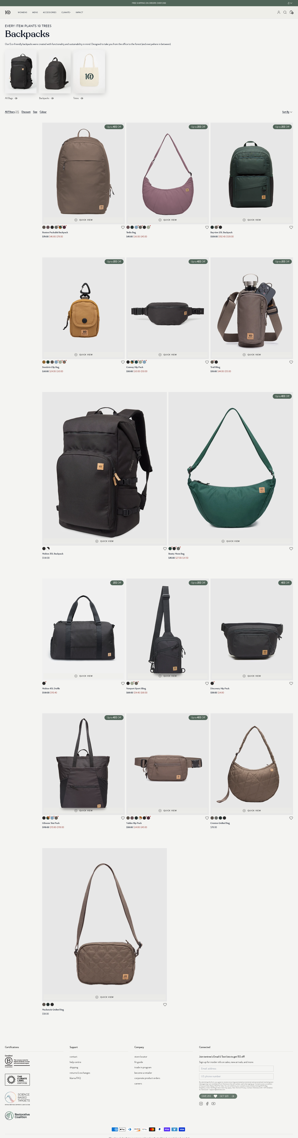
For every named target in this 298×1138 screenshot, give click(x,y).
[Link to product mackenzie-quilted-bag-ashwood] (104, 925)
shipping (74, 1067)
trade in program (142, 1067)
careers (138, 1083)
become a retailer (143, 1072)
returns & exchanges (80, 1072)
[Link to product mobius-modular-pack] (104, 469)
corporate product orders (147, 1078)
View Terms (236, 1088)
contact (73, 1056)
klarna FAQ (75, 1078)
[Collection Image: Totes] (89, 71)
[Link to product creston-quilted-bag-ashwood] (251, 764)
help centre (75, 1062)
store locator (140, 1056)
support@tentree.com (217, 1090)
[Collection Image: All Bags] (21, 71)
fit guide (138, 1062)
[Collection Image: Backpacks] (55, 71)
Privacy (243, 1088)
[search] (285, 12)
